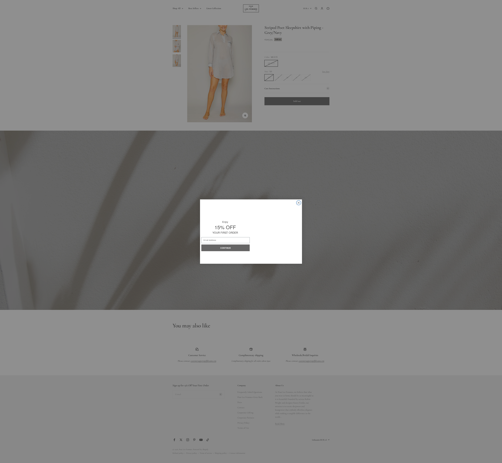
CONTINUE (225, 247)
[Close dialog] (298, 202)
